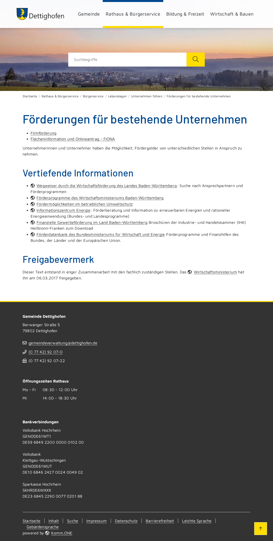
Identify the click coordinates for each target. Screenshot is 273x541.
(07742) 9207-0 (46, 352)
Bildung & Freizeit (185, 14)
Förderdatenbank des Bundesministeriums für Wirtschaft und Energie (101, 234)
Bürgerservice (93, 96)
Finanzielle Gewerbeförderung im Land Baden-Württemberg (92, 222)
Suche (72, 520)
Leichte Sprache (196, 520)
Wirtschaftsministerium (215, 272)
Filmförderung (44, 133)
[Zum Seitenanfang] (260, 528)
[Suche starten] (195, 60)
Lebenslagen (117, 96)
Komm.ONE (61, 533)
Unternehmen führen (146, 96)
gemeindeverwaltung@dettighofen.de (63, 343)
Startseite (30, 96)
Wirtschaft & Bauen (231, 14)
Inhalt (54, 520)
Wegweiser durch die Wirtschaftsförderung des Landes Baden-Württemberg (107, 185)
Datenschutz (126, 520)
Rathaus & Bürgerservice (133, 14)
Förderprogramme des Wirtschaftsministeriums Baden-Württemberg (100, 197)
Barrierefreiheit (160, 520)
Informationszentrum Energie (63, 210)
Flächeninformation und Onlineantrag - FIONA (73, 138)
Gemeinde (89, 14)
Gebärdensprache (43, 526)
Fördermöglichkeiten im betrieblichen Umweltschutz (85, 204)
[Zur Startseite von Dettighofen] (41, 14)
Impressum (96, 520)
